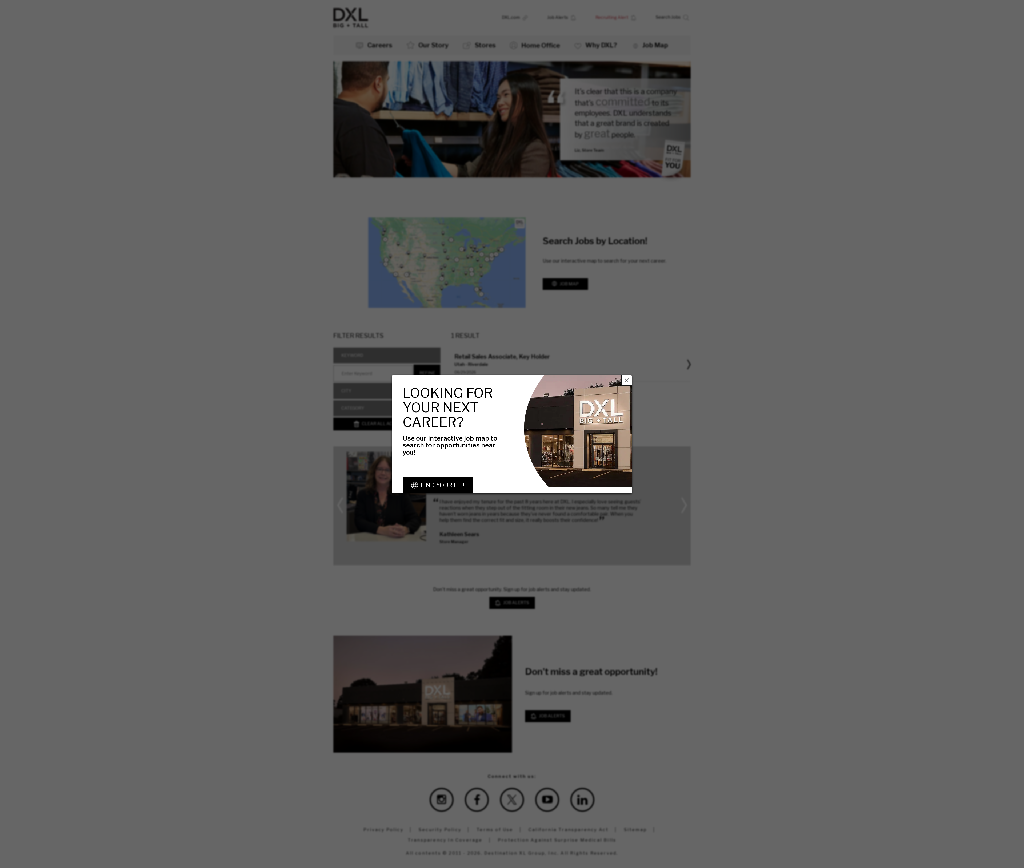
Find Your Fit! (442, 485)
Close (626, 380)
